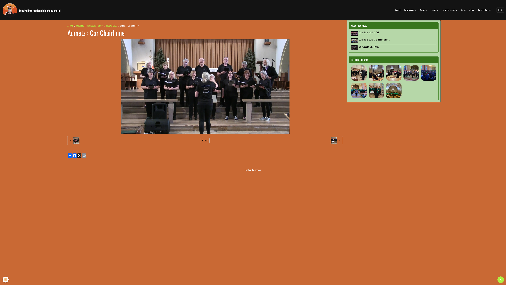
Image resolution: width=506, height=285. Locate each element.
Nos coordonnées (484, 10)
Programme (409, 10)
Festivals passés (449, 10)
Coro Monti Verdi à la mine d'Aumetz (374, 39)
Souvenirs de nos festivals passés (89, 25)
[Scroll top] (500, 279)
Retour (205, 140)
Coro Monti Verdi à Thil (369, 32)
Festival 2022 (111, 25)
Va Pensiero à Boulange (369, 46)
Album (471, 10)
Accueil (398, 10)
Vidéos (463, 10)
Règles (423, 10)
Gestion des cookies (253, 170)
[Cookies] (6, 279)
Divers (434, 10)
